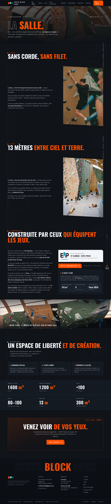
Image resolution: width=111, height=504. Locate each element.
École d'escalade (52, 3)
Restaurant (72, 3)
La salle (33, 3)
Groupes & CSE (87, 490)
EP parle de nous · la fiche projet (92, 265)
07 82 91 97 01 (42, 488)
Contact (88, 3)
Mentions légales (28, 501)
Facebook (93, 501)
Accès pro (100, 501)
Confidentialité (39, 501)
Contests (81, 3)
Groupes (63, 3)
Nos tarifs (97, 3)
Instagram (86, 501)
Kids (45, 3)
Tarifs (40, 3)
